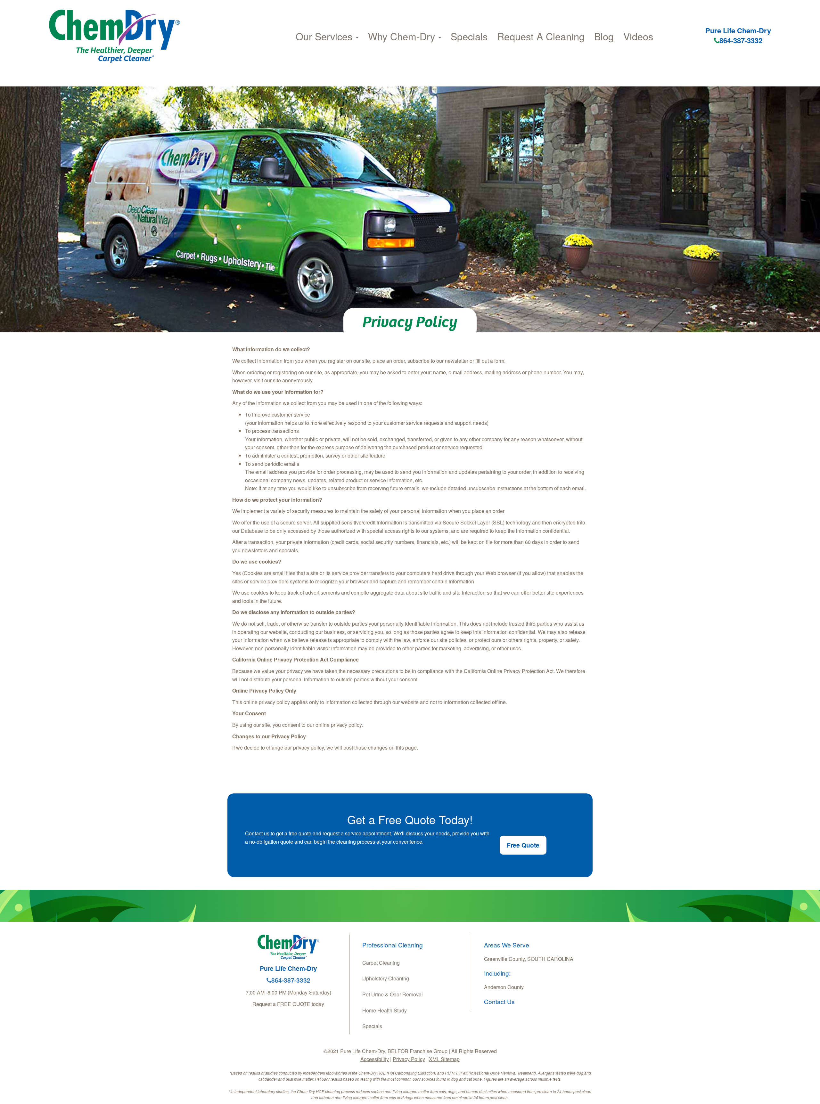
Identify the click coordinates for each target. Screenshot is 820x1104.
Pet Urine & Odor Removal (392, 994)
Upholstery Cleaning (385, 978)
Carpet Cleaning (381, 962)
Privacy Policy (409, 1059)
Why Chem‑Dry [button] (403, 36)
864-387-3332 (740, 40)
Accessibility (374, 1059)
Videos (638, 36)
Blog (604, 36)
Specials (469, 36)
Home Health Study (384, 1010)
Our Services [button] (325, 36)
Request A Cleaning (541, 36)
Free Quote (523, 844)
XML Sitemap (444, 1059)
